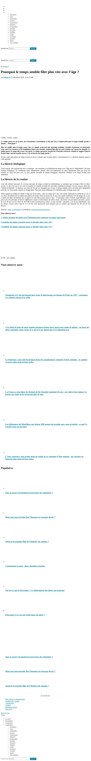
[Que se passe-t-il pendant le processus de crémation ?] (47, 481)
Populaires (9, 8)
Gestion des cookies (12, 701)
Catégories (9, 12)
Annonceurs (9, 703)
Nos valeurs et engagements (15, 699)
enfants (80, 186)
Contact (8, 705)
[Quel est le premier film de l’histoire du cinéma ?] (47, 529)
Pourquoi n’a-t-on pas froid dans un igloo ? (25, 615)
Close (3, 715)
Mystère (12, 30)
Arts (11, 16)
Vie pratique (14, 42)
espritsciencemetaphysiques (40, 209)
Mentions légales (11, 707)
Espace (12, 20)
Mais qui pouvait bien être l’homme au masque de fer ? (30, 517)
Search (33, 48)
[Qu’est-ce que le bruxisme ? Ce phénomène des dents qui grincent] (47, 578)
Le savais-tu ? (45, 695)
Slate (9, 209)
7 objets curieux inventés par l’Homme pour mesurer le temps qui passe (33, 217)
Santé (12, 34)
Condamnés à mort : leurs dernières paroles (25, 566)
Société (12, 38)
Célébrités (13, 18)
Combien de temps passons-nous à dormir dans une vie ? (26, 222)
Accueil (8, 6)
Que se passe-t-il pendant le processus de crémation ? (29, 493)
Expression (14, 22)
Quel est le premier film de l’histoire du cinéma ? (27, 541)
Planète (12, 32)
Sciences (13, 36)
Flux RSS (8, 709)
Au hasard (9, 10)
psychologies (16, 209)
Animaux (13, 14)
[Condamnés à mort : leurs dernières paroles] (47, 554)
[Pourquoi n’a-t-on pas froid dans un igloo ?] (47, 603)
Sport (12, 40)
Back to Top (5, 713)
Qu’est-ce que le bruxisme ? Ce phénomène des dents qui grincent (34, 590)
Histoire (12, 24)
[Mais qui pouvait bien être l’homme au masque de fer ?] (47, 505)
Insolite (12, 28)
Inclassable (13, 26)
